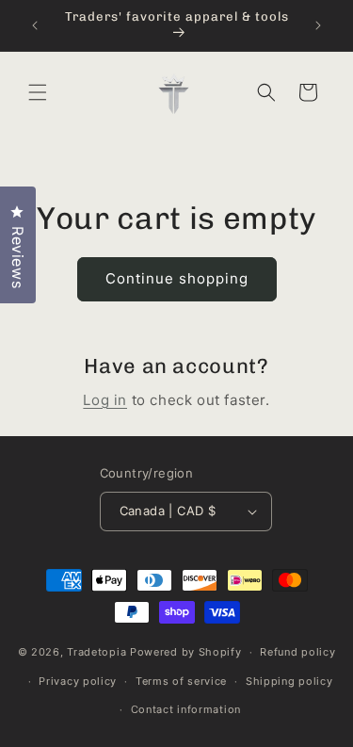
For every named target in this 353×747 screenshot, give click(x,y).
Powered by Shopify (186, 651)
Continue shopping (177, 278)
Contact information (186, 709)
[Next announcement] (318, 25)
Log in (105, 400)
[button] (37, 92)
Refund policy (297, 651)
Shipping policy (289, 681)
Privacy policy (78, 681)
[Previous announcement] (35, 25)
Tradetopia (96, 651)
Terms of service (181, 681)
